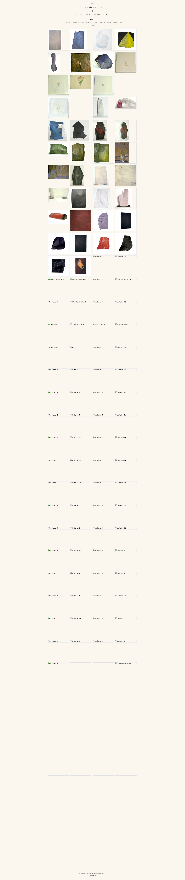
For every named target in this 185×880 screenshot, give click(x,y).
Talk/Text (96, 15)
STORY (120, 22)
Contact (106, 15)
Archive (92, 25)
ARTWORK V (89, 22)
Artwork (79, 15)
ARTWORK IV (95, 22)
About (88, 15)
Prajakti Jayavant (92, 7)
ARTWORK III (102, 22)
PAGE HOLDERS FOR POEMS (79, 22)
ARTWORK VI (68, 22)
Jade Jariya (95, 875)
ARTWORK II (109, 22)
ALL (63, 22)
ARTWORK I (115, 22)
